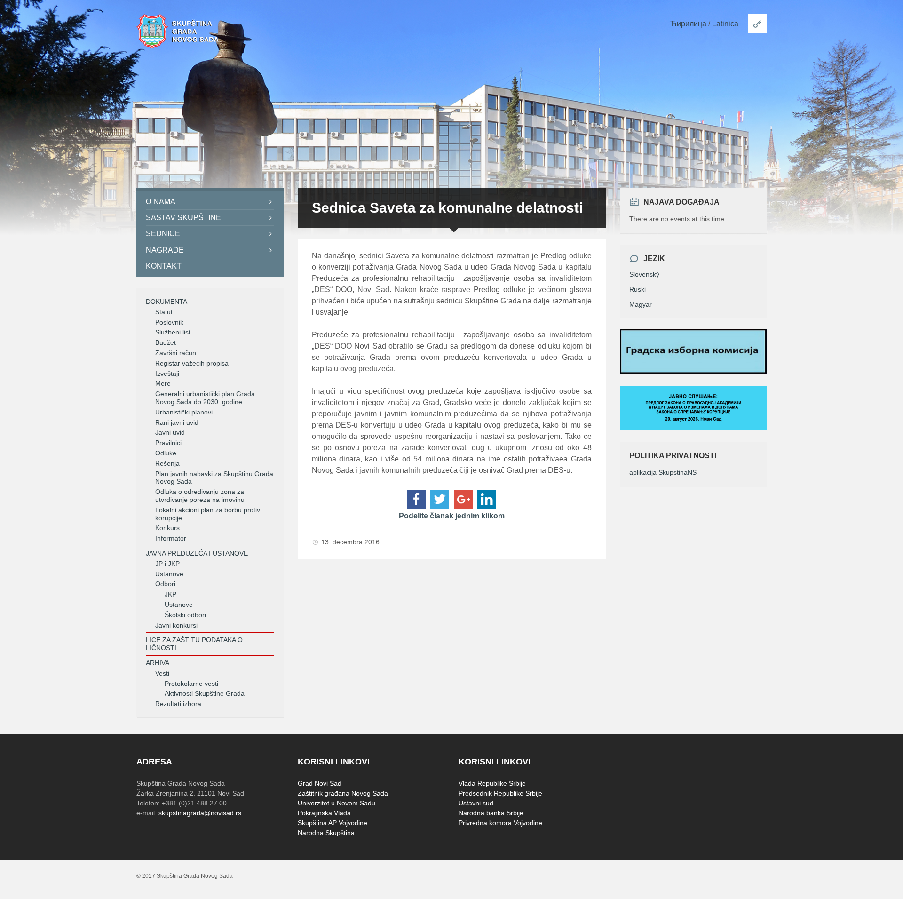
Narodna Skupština (326, 832)
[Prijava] (757, 23)
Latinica (725, 24)
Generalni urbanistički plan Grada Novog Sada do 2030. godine (205, 398)
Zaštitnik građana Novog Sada (343, 793)
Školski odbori (185, 615)
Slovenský (644, 274)
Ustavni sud (476, 803)
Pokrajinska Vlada (324, 813)
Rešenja (167, 463)
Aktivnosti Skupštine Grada (205, 693)
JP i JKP (167, 563)
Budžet (165, 342)
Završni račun (175, 353)
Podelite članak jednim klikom (452, 516)
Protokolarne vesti (191, 683)
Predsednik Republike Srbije (500, 793)
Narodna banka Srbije (491, 813)
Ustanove (169, 574)
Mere (163, 383)
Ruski (637, 289)
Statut (164, 312)
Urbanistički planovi (184, 412)
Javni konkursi (176, 625)
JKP (170, 594)
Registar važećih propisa (192, 363)
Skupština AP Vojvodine (332, 823)
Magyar (640, 304)
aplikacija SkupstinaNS (663, 472)
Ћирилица (688, 24)
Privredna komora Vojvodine (500, 823)
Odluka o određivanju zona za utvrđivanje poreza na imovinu (200, 495)
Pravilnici (168, 442)
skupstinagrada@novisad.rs (199, 813)
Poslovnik (169, 322)
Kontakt (164, 266)
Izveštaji (167, 373)
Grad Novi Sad (319, 783)
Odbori (165, 584)
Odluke (165, 453)
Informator (170, 538)
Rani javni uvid (176, 422)
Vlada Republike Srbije (492, 783)
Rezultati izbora (178, 704)
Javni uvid (170, 432)
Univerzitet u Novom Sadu (336, 803)
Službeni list (172, 332)
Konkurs (167, 528)
